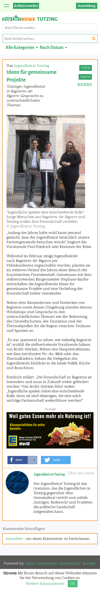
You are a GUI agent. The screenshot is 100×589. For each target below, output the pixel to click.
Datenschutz (69, 563)
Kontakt (89, 563)
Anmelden (14, 539)
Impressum (47, 563)
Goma (30, 563)
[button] (22, 460)
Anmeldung (86, 6)
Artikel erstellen (26, 6)
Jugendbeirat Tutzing (31, 66)
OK (72, 584)
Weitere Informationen (45, 584)
